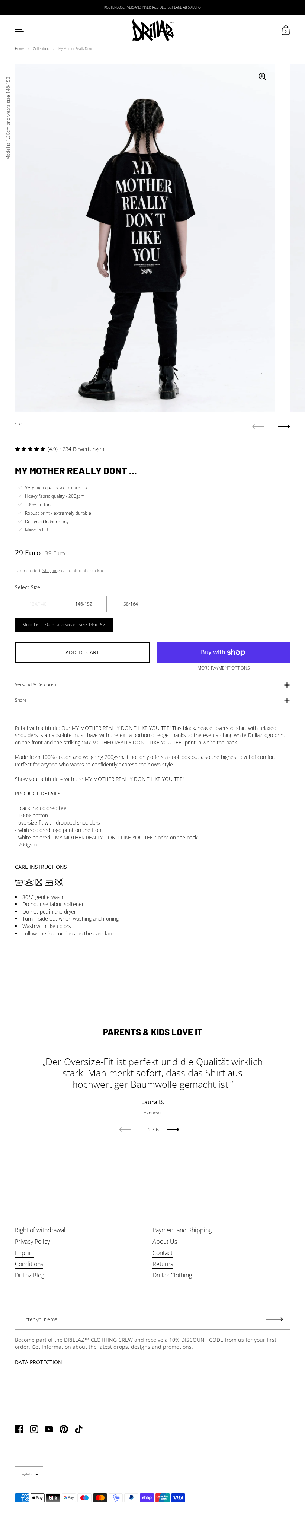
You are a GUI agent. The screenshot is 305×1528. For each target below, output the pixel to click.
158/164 (129, 604)
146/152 (83, 604)
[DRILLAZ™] (152, 30)
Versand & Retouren (35, 684)
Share (21, 700)
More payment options (224, 668)
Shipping (51, 570)
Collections (41, 48)
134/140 (37, 604)
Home (19, 48)
